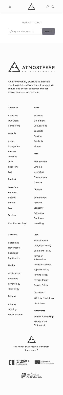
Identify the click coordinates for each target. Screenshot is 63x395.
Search (48, 31)
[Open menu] (9, 6)
